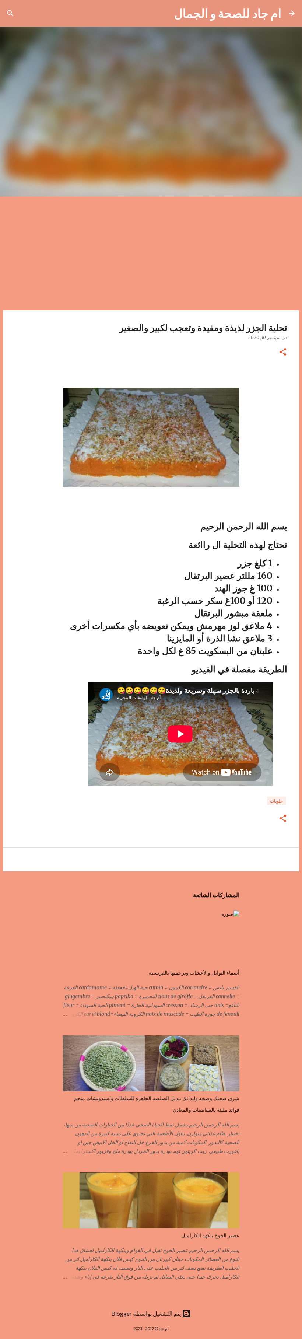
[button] (282, 352)
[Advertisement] (151, 252)
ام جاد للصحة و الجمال (227, 13)
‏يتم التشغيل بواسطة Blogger (146, 1313)
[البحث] (163, 13)
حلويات (276, 801)
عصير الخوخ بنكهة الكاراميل (210, 1235)
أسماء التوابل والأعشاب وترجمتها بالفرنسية (194, 973)
